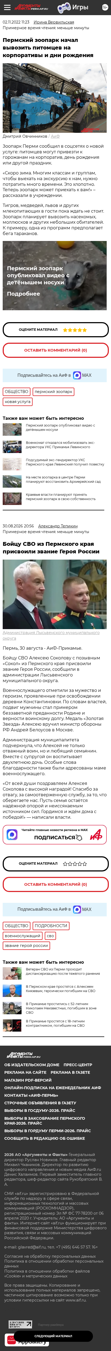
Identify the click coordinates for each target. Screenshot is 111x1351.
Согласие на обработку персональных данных (50, 1256)
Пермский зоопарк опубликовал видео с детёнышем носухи (38, 275)
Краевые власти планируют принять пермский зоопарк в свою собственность (61, 497)
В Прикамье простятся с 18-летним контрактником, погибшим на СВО (55, 1023)
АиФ (55, 136)
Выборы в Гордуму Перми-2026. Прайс (47, 1130)
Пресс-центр (78, 1064)
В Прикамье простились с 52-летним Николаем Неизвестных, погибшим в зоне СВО (61, 1008)
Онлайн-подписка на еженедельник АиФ (52, 1087)
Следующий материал (53, 1336)
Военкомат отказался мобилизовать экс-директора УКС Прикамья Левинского (60, 445)
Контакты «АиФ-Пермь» (31, 1095)
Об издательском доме (31, 1064)
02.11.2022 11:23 (16, 22)
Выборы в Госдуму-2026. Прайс (39, 1110)
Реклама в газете (70, 1072)
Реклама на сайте (25, 1072)
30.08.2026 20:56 (18, 526)
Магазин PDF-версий (28, 1080)
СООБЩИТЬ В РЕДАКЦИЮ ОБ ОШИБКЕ (44, 1138)
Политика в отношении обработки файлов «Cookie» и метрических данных (47, 1274)
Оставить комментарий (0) (55, 350)
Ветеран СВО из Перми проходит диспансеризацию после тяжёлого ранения (63, 971)
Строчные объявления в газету (40, 1103)
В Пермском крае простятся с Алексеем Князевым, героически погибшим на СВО (60, 989)
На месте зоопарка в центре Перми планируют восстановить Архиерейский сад (63, 479)
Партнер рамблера (51, 1324)
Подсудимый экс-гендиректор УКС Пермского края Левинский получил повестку (65, 462)
